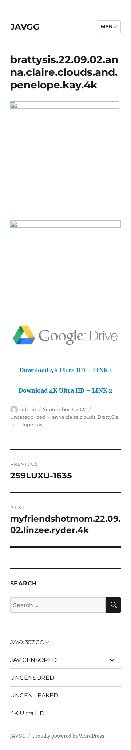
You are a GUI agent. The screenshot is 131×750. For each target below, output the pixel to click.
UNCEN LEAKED (34, 695)
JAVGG (25, 27)
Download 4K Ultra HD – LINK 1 (65, 370)
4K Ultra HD (27, 713)
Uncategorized (27, 417)
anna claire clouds (73, 417)
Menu (109, 26)
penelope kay (26, 424)
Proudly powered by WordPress (68, 736)
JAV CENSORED (33, 659)
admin (28, 409)
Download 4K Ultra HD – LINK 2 (65, 390)
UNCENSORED (32, 677)
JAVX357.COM (30, 642)
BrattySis (108, 417)
